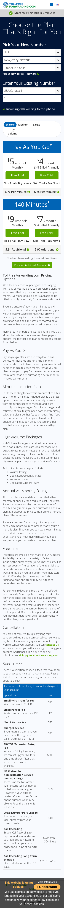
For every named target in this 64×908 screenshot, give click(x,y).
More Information (47, 882)
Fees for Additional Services (30, 265)
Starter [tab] (10, 124)
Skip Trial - (17, 183)
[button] (59, 4)
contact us (52, 644)
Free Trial (17, 175)
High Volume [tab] (12, 131)
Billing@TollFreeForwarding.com (38, 655)
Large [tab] (36, 124)
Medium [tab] (23, 124)
